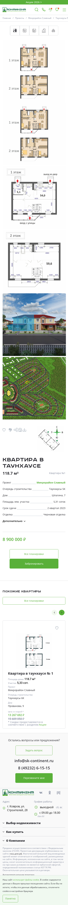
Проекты (19, 18)
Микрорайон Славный (39, 18)
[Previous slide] (54, 612)
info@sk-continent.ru (34, 760)
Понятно (10, 898)
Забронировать (34, 563)
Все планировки (34, 554)
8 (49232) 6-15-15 (34, 768)
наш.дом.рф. (16, 853)
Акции (42, 724)
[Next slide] (62, 612)
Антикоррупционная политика (18, 874)
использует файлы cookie (26, 879)
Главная (7, 18)
